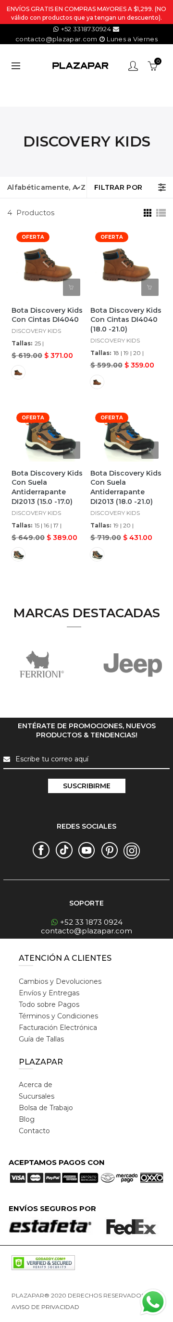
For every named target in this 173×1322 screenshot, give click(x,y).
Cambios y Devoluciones (60, 981)
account (133, 66)
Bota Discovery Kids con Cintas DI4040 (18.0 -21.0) (125, 320)
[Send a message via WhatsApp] (153, 1302)
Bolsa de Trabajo (46, 1107)
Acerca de (35, 1084)
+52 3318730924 (86, 29)
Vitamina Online (104, 1306)
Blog (27, 1119)
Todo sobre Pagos (49, 1004)
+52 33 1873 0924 (91, 922)
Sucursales (36, 1096)
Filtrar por (118, 187)
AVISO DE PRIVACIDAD (45, 1306)
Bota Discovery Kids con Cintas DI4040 (47, 315)
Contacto (34, 1130)
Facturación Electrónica (58, 1027)
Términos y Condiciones (58, 1016)
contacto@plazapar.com (86, 930)
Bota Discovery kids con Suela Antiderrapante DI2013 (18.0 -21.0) (125, 487)
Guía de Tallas (41, 1039)
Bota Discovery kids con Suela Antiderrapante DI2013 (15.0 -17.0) (47, 487)
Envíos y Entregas (49, 993)
